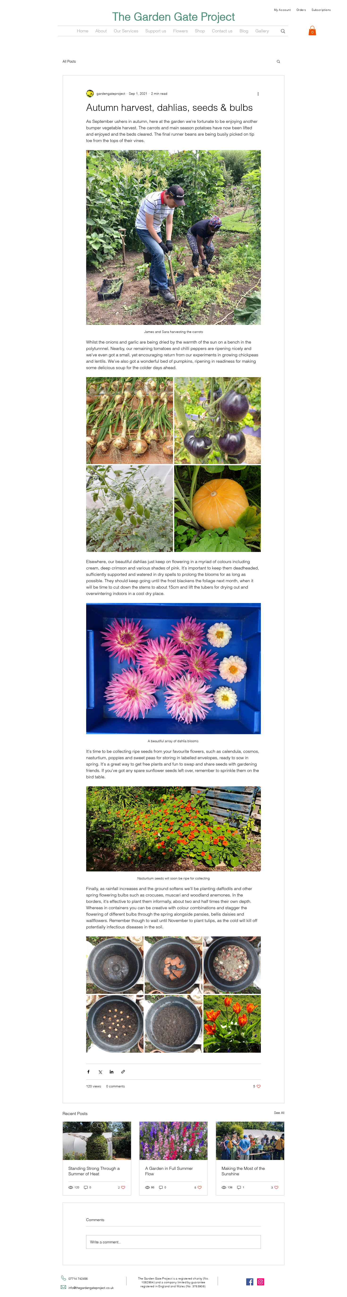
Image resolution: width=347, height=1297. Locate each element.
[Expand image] (129, 420)
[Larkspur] (174, 1141)
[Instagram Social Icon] (260, 1281)
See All (279, 1113)
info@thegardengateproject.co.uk (91, 1288)
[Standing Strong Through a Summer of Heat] (97, 1141)
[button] (312, 30)
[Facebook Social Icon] (249, 1281)
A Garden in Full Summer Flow (169, 1171)
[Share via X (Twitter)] (100, 1071)
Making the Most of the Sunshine (243, 1171)
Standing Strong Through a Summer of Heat (94, 1171)
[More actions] (258, 93)
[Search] (283, 31)
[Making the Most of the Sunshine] (250, 1141)
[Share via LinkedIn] (111, 1071)
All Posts (69, 61)
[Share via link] (123, 1071)
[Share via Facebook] (88, 1071)
